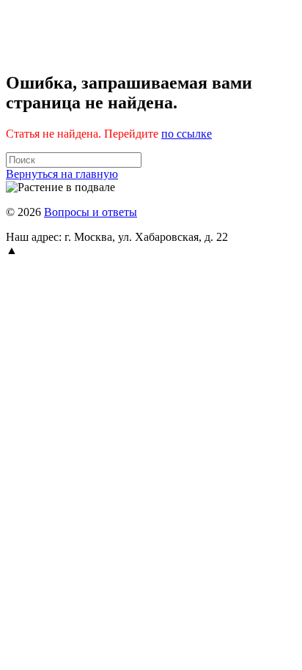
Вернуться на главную (62, 174)
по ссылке (186, 133)
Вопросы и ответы (90, 212)
